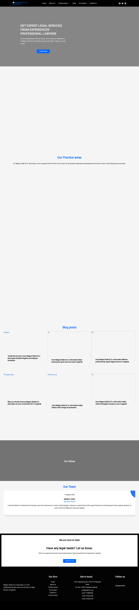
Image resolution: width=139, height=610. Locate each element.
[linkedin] (125, 3)
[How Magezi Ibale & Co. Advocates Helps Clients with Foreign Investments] (69, 389)
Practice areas (63, 3)
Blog (74, 3)
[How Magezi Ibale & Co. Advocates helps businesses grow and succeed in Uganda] (69, 346)
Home (44, 3)
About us (52, 3)
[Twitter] (122, 3)
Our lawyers (83, 3)
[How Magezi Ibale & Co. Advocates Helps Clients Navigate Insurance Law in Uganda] (113, 388)
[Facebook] (120, 3)
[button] (69, 3)
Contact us (93, 3)
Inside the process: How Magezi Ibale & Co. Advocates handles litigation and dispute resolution (24, 358)
